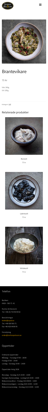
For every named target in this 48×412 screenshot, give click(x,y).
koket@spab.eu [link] (8, 320)
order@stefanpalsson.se (11, 335)
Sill (10, 104)
